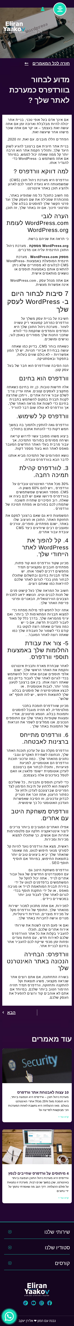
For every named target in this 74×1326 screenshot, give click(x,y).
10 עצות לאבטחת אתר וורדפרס (43, 1092)
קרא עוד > (63, 1116)
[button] (49, 1303)
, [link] (25, 686)
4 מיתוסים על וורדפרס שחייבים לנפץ (38, 1173)
